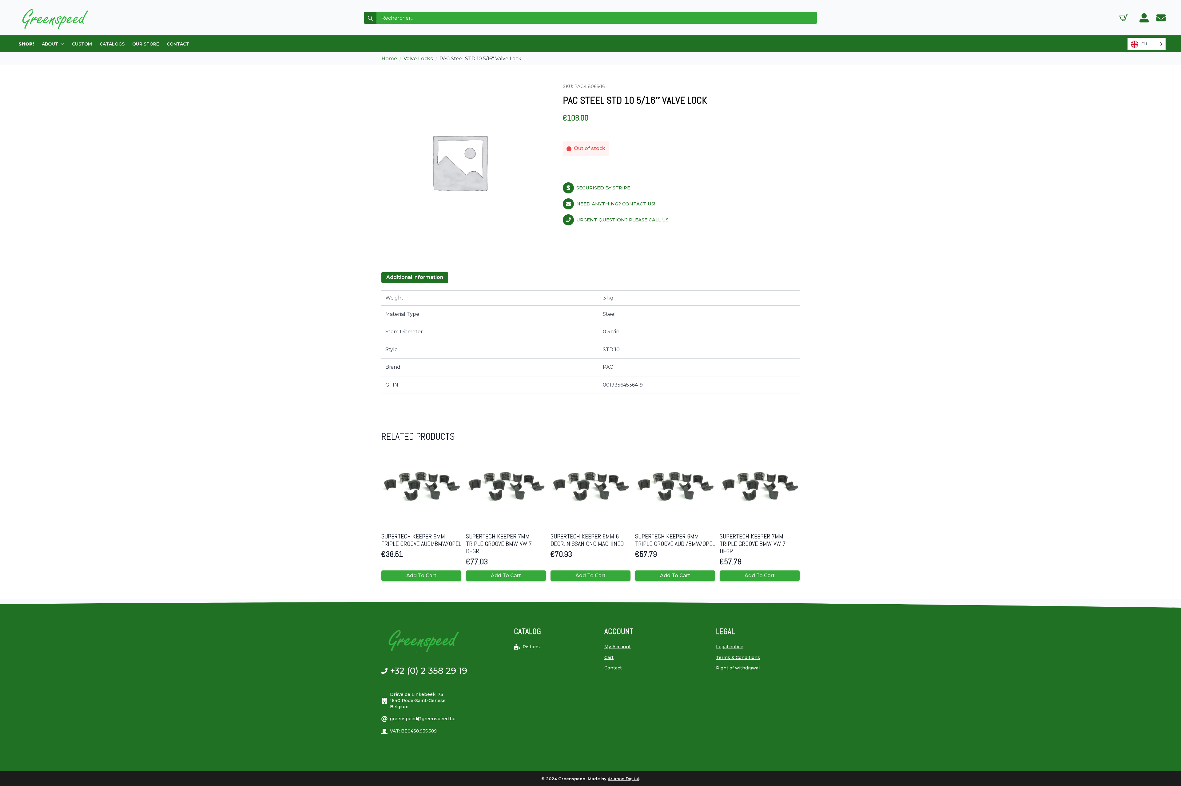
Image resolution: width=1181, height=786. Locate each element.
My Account (617, 646)
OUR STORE (145, 44)
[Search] (370, 18)
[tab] (414, 277)
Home (389, 59)
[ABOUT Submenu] (62, 44)
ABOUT (50, 44)
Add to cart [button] (421, 575)
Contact (613, 668)
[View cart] (1123, 18)
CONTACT (178, 44)
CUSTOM (82, 44)
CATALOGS (112, 44)
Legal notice (729, 646)
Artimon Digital (623, 778)
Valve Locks (418, 59)
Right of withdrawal (738, 668)
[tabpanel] (590, 342)
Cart (609, 657)
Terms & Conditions (738, 657)
